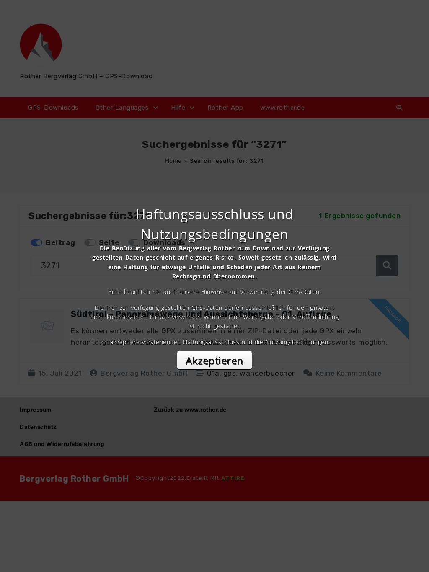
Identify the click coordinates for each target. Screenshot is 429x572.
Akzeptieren (214, 360)
